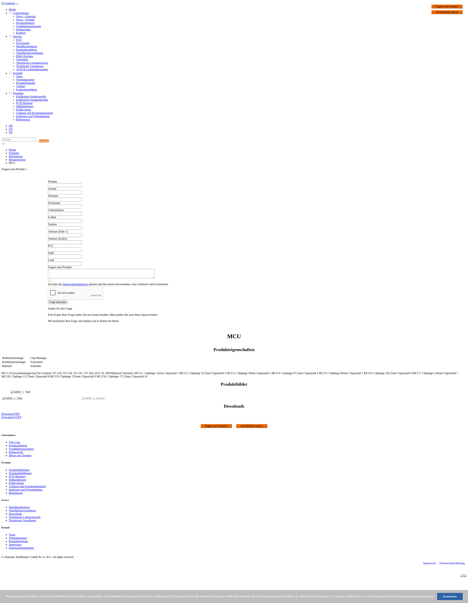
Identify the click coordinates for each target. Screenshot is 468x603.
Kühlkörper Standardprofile (32, 99)
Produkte (18, 93)
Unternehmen (21, 13)
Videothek (22, 59)
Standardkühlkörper (20, 473)
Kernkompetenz (25, 23)
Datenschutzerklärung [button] (419, 596)
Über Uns (14, 442)
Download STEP (11, 417)
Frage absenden (57, 302)
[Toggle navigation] (17, 4)
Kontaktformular (25, 83)
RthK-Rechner (24, 56)
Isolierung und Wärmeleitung (33, 116)
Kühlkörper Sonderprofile (31, 96)
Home (12, 9)
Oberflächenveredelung (29, 53)
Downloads (22, 43)
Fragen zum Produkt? (447, 6)
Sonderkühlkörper (19, 469)
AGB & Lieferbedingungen (32, 69)
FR (10, 132)
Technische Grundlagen (30, 66)
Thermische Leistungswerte (32, 62)
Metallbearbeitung (26, 46)
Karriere (21, 32)
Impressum (15, 544)
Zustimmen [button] (450, 596)
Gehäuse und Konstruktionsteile (34, 113)
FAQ (19, 39)
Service (17, 36)
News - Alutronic (26, 16)
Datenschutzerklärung (75, 284)
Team (19, 76)
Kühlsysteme (23, 109)
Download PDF (10, 413)
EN (11, 129)
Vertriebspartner (25, 79)
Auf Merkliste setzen (447, 12)
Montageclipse (17, 159)
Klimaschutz (23, 29)
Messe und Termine (20, 455)
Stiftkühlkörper (24, 106)
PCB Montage (24, 103)
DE (11, 125)
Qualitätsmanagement (28, 26)
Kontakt (17, 73)
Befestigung (23, 119)
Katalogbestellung (26, 49)
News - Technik (25, 19)
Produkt (52, 181)
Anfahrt (20, 86)
